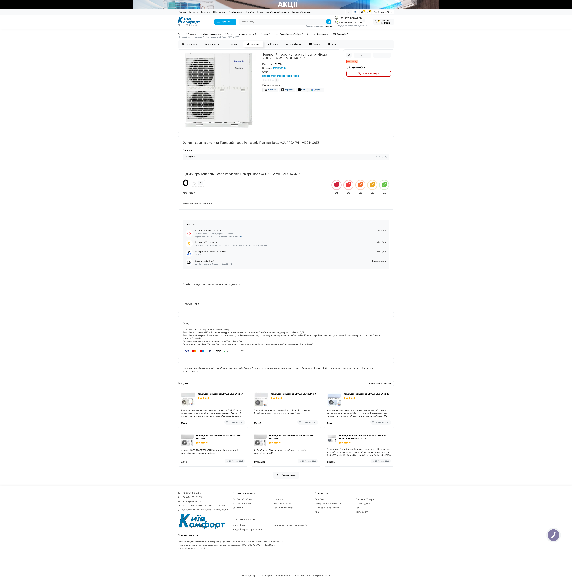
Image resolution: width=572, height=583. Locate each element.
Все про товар (189, 44)
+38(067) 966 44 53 (350, 18)
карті (241, 236)
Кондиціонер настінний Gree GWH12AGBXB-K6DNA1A (219, 437)
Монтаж (274, 44)
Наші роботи (219, 12)
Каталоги (205, 12)
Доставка (254, 44)
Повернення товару (283, 507)
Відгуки (234, 44)
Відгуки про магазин (302, 12)
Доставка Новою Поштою (208, 230)
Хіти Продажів (363, 503)
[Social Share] (349, 55)
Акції (317, 511)
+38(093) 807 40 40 (350, 22)
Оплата (316, 44)
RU (355, 12)
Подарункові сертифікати (328, 503)
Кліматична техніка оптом (241, 12)
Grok (303, 90)
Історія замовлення (243, 503)
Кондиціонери (240, 525)
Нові (358, 507)
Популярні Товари (365, 499)
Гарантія (334, 44)
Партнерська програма (327, 507)
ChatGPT (272, 90)
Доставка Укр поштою (206, 242)
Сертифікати (294, 44)
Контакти (193, 12)
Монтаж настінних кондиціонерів (290, 525)
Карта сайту (362, 511)
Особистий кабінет (383, 12)
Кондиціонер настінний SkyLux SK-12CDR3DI (294, 394)
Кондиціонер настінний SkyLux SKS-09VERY (366, 394)
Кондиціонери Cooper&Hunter (247, 529)
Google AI (317, 90)
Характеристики (213, 44)
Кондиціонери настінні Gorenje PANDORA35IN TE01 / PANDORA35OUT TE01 (362, 437)
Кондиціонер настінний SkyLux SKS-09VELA (220, 394)
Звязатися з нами (282, 503)
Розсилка (278, 499)
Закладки (238, 507)
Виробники (320, 499)
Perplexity (288, 90)
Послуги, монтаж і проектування (273, 12)
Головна (182, 12)
